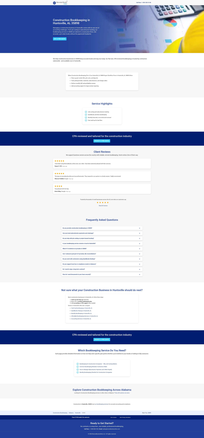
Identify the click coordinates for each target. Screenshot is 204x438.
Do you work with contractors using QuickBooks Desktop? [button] (79, 259)
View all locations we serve (122, 393)
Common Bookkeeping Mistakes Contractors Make (93, 366)
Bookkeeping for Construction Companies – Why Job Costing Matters (98, 364)
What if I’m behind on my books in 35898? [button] (75, 248)
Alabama (71, 413)
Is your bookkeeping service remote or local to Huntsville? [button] (79, 243)
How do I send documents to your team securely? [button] (77, 274)
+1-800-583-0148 (94, 429)
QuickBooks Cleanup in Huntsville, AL (81, 310)
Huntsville (77, 413)
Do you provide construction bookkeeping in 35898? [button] (77, 228)
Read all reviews (103, 205)
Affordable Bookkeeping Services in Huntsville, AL (84, 316)
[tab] (102, 228)
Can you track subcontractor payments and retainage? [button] (78, 233)
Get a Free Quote (59, 39)
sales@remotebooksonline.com (111, 429)
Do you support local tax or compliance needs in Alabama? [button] (79, 264)
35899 (149, 413)
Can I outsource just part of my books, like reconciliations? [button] (79, 254)
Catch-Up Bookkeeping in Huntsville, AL (81, 308)
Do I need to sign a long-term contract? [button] (74, 269)
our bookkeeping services (101, 404)
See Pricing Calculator (125, 417)
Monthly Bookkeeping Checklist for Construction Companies (96, 372)
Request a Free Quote (102, 141)
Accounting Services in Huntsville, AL (81, 319)
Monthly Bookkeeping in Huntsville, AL (81, 313)
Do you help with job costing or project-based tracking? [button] (78, 238)
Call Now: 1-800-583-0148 (143, 2)
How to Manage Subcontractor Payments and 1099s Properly (96, 369)
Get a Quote (113, 417)
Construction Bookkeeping (60, 413)
